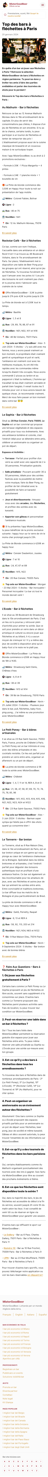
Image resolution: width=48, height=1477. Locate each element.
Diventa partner (10, 1391)
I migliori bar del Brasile (14, 1416)
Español (43, 1314)
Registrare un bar (11, 1369)
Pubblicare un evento (13, 1373)
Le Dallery (9, 1234)
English (19, 1314)
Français (7, 1314)
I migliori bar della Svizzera (15, 1424)
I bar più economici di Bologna (17, 1348)
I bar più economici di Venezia (17, 1351)
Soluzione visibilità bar (13, 1376)
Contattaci (7, 1395)
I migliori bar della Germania (16, 1428)
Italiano (30, 1314)
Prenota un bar (10, 1387)
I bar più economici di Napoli (16, 1336)
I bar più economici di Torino (16, 1340)
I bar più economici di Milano (16, 1329)
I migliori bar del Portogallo (15, 1443)
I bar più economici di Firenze (17, 1344)
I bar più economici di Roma (16, 1332)
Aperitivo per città (11, 1358)
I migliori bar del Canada (14, 1420)
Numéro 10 (10, 1248)
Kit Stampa (8, 1402)
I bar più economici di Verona (16, 1355)
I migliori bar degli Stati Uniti (16, 1447)
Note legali (8, 1398)
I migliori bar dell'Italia (13, 1435)
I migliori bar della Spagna (15, 1432)
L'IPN (6, 1258)
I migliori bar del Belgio (13, 1413)
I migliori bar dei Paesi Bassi (16, 1439)
